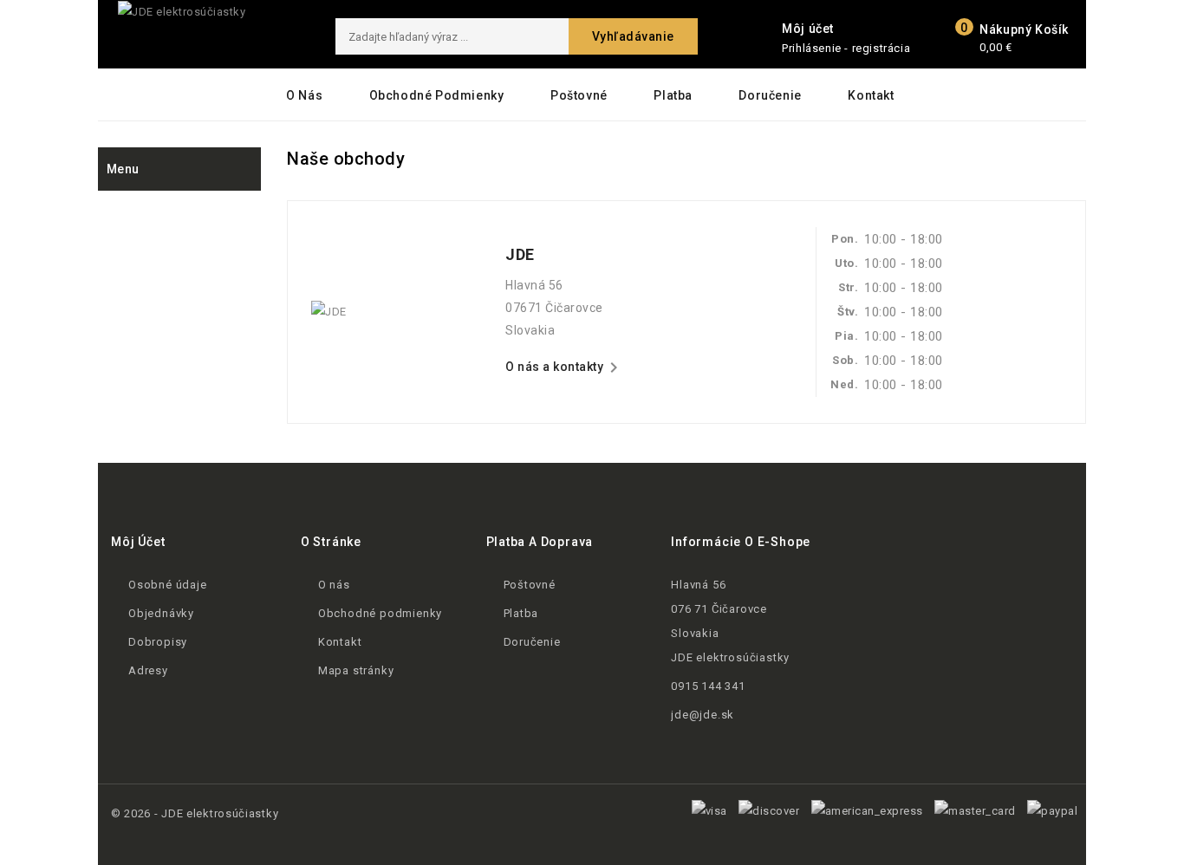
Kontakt (871, 95)
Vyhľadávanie (633, 36)
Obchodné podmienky (436, 95)
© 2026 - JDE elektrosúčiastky (194, 813)
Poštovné (579, 95)
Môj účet (138, 542)
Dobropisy (157, 641)
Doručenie (769, 95)
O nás (304, 95)
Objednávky (161, 613)
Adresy (148, 670)
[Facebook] (874, 565)
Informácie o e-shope (740, 542)
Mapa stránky (356, 670)
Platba (673, 95)
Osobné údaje (167, 584)
